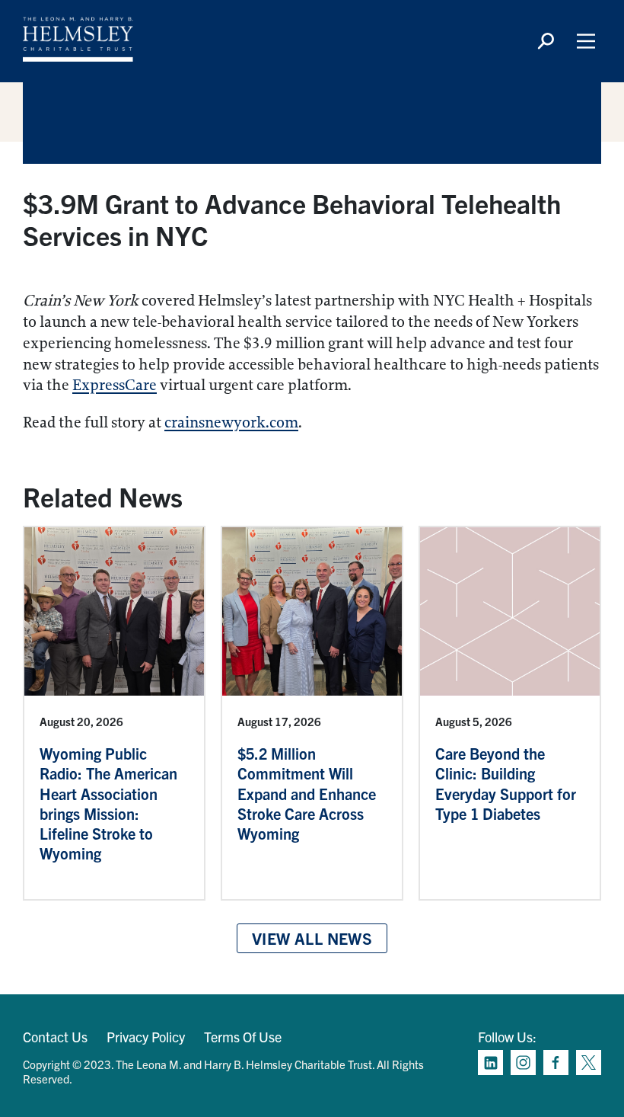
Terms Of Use (243, 1036)
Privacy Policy (146, 1036)
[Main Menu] (586, 41)
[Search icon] (545, 41)
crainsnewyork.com (231, 422)
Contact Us (55, 1036)
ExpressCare (114, 385)
